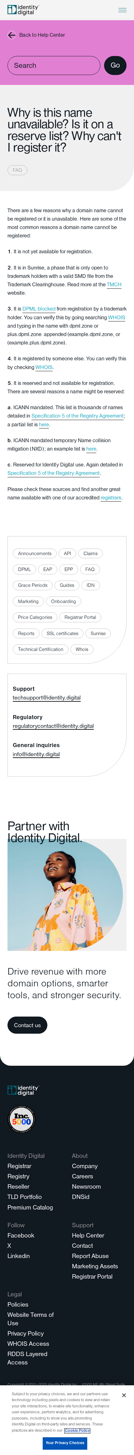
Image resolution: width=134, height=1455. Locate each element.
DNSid (80, 1198)
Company (85, 1167)
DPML (24, 570)
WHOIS (116, 318)
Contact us (27, 1026)
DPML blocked (38, 309)
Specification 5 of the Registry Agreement (77, 416)
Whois (82, 650)
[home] (23, 10)
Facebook (20, 1236)
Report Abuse (90, 1257)
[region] (67, 1420)
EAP (47, 570)
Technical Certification (40, 650)
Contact (82, 1246)
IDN (91, 585)
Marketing (28, 602)
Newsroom (86, 1187)
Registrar (19, 1167)
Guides (67, 585)
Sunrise (98, 634)
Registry (18, 1177)
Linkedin (18, 1257)
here (44, 425)
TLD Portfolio (24, 1198)
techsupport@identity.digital (47, 698)
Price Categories (35, 617)
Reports (26, 634)
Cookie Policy (77, 1431)
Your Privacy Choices (65, 1443)
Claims (91, 554)
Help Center (88, 1236)
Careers (82, 1177)
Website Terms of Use (30, 1319)
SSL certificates (62, 634)
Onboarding (63, 602)
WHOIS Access (28, 1344)
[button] (122, 10)
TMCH (114, 285)
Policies (17, 1305)
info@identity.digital (36, 755)
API (67, 554)
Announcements (34, 554)
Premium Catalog (30, 1208)
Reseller (18, 1187)
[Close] (124, 1395)
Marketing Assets (95, 1267)
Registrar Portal (80, 617)
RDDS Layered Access (27, 1359)
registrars (111, 498)
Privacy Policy (25, 1334)
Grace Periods (32, 585)
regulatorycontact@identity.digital (53, 727)
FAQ (17, 170)
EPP (69, 570)
